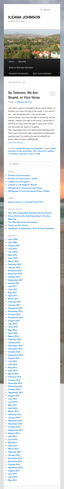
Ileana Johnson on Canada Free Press (25, 201)
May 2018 (12, 255)
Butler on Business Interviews (21, 67)
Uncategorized (37, 148)
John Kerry (42, 151)
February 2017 (14, 301)
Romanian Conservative (19, 73)
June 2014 (12, 401)
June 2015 (12, 364)
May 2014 (12, 405)
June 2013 (12, 439)
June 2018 (12, 251)
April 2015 (12, 370)
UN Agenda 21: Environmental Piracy (25, 187)
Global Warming (23, 148)
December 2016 (15, 308)
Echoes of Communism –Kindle (23, 178)
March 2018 (13, 261)
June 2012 (12, 476)
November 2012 (15, 461)
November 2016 (15, 311)
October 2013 (14, 426)
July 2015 (12, 361)
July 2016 (12, 323)
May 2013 (12, 442)
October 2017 (14, 276)
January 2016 (14, 342)
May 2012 (12, 480)
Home (11, 61)
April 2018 (12, 258)
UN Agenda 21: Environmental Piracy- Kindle (28, 191)
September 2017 (15, 280)
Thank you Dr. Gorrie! (18, 225)
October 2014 (14, 389)
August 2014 (13, 395)
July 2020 (12, 242)
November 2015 (15, 348)
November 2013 (15, 423)
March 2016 (13, 336)
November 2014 (15, 386)
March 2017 (13, 298)
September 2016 (15, 317)
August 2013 (13, 433)
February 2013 (14, 451)
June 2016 (12, 326)
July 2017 (12, 286)
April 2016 (12, 333)
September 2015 (15, 355)
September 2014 (15, 392)
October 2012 (14, 464)
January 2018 (14, 267)
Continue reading (16, 142)
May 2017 (12, 292)
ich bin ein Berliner (24, 151)
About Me (22, 61)
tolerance (23, 153)
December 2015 (15, 345)
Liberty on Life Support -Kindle (22, 184)
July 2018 (12, 248)
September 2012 (15, 467)
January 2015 (14, 380)
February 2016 (14, 339)
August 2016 (13, 320)
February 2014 (14, 414)
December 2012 (15, 458)
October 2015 (14, 351)
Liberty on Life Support (19, 181)
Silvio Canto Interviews (42, 73)
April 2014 (12, 408)
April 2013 (12, 445)
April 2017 (12, 295)
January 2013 (14, 455)
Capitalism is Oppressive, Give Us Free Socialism (31, 228)
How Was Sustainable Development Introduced (29, 212)
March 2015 (13, 373)
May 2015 (12, 367)
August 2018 (13, 245)
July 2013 (12, 436)
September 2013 (15, 430)
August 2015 (13, 358)
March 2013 (13, 448)
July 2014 (12, 398)
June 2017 (12, 289)
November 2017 (15, 273)
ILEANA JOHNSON (24, 17)
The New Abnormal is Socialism (23, 222)
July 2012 (12, 473)
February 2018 (14, 264)
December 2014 (15, 383)
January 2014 (14, 417)
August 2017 (13, 283)
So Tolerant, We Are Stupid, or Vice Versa (24, 94)
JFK (34, 151)
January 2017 (14, 305)
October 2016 (14, 314)
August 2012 (13, 470)
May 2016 (12, 330)
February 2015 (14, 376)
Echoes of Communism (19, 175)
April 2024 (12, 239)
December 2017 (15, 270)
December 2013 (15, 420)
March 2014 (13, 411)
